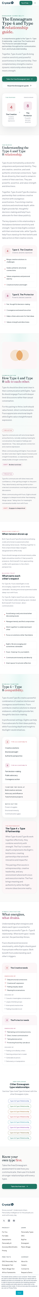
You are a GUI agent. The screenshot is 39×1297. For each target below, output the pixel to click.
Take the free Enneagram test (18, 79)
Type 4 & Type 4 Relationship (19, 1117)
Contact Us (25, 1269)
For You (4, 1232)
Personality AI (6, 1243)
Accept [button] (19, 1293)
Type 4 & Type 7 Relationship (19, 1133)
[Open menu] (35, 3)
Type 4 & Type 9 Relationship (19, 1138)
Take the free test (18, 1186)
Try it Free (24, 3)
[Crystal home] (8, 2)
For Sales (5, 1236)
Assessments (6, 1239)
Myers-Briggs (25, 1247)
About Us (24, 1261)
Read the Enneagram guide (18, 86)
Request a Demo (26, 1272)
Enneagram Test (7, 1265)
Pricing (4, 1250)
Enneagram (25, 1243)
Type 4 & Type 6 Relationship (19, 1127)
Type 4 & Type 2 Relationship (19, 1106)
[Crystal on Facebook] (14, 1221)
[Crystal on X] (4, 1221)
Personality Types (27, 1232)
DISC (23, 1236)
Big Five (23, 1239)
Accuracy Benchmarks (9, 1247)
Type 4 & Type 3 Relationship (19, 1111)
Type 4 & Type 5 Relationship (19, 1122)
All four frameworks (8, 1272)
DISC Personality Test (9, 1261)
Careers (24, 1265)
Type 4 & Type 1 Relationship (19, 1101)
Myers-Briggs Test (8, 1269)
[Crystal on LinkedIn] (9, 1221)
